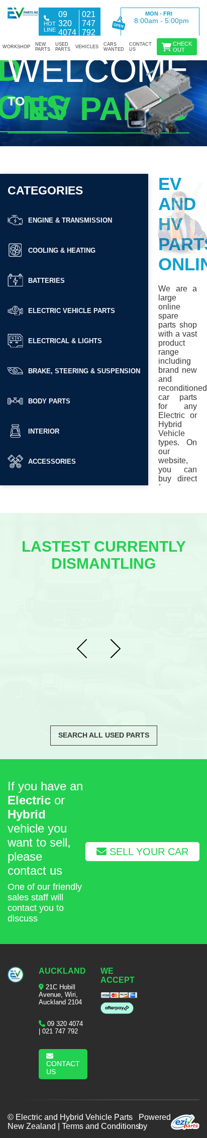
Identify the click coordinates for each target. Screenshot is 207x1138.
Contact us (140, 47)
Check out (182, 47)
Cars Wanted (114, 47)
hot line (50, 27)
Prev (87, 649)
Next (120, 649)
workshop (16, 46)
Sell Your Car (147, 851)
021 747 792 (60, 1031)
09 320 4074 (65, 1023)
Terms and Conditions (101, 1126)
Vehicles (86, 46)
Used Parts (62, 47)
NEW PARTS (42, 47)
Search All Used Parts (103, 735)
